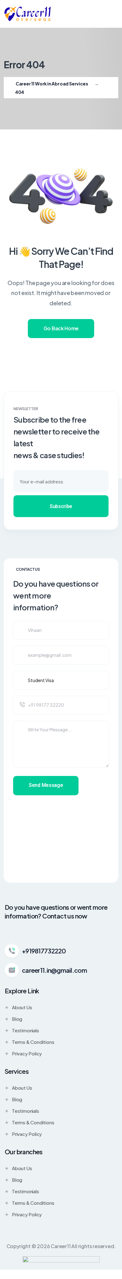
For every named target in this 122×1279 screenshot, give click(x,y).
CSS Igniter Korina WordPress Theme (108, 1277)
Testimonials (25, 1030)
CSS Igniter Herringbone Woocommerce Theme (70, 1277)
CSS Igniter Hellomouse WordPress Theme (59, 1277)
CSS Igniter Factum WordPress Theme (39, 1277)
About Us (22, 1007)
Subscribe (61, 506)
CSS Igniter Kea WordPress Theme (100, 1277)
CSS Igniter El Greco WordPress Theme (29, 1277)
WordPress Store (11, 1277)
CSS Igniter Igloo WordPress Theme (91, 1277)
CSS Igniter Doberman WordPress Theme (19, 1277)
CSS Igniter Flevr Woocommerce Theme (48, 1277)
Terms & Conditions (33, 1042)
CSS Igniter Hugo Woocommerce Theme (81, 1277)
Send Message (46, 785)
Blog (17, 1019)
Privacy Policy (27, 1053)
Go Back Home (61, 328)
